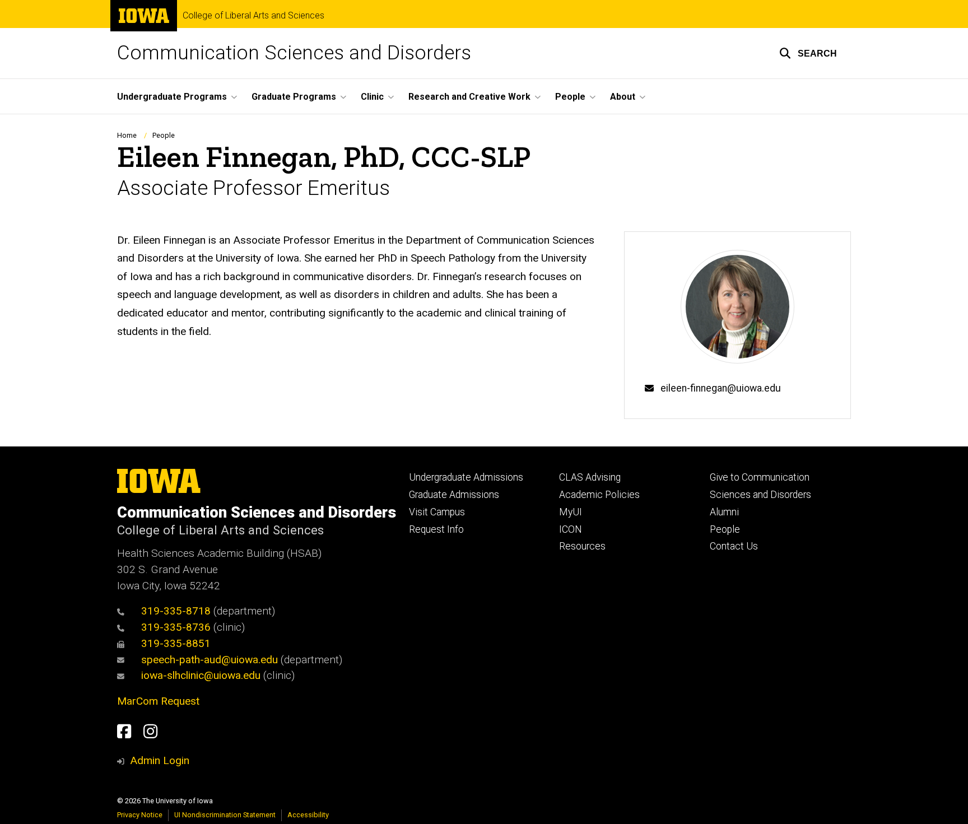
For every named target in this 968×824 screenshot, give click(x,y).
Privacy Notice (139, 815)
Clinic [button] (372, 96)
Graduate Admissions (454, 494)
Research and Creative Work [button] (469, 96)
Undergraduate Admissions (466, 477)
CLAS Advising (590, 477)
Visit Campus (437, 512)
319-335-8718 (176, 610)
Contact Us (734, 546)
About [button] (622, 96)
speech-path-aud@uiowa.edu (209, 659)
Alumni (724, 512)
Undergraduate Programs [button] (172, 96)
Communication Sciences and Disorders (294, 53)
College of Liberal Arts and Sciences (253, 16)
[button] (808, 53)
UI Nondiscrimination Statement (225, 815)
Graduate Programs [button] (294, 96)
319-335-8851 (176, 643)
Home (127, 135)
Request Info (436, 529)
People (163, 135)
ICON (570, 529)
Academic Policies (599, 494)
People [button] (570, 96)
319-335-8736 (176, 627)
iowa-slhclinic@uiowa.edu (200, 675)
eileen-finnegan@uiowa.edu (720, 388)
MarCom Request (158, 701)
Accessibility (308, 815)
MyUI (570, 512)
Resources (582, 546)
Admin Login (159, 760)
